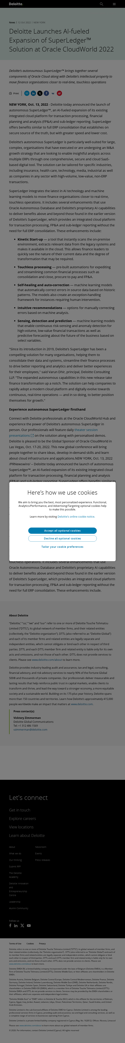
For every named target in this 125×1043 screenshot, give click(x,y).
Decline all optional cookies (62, 538)
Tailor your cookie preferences (62, 547)
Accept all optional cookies (62, 530)
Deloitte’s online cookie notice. (76, 516)
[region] (62, 521)
